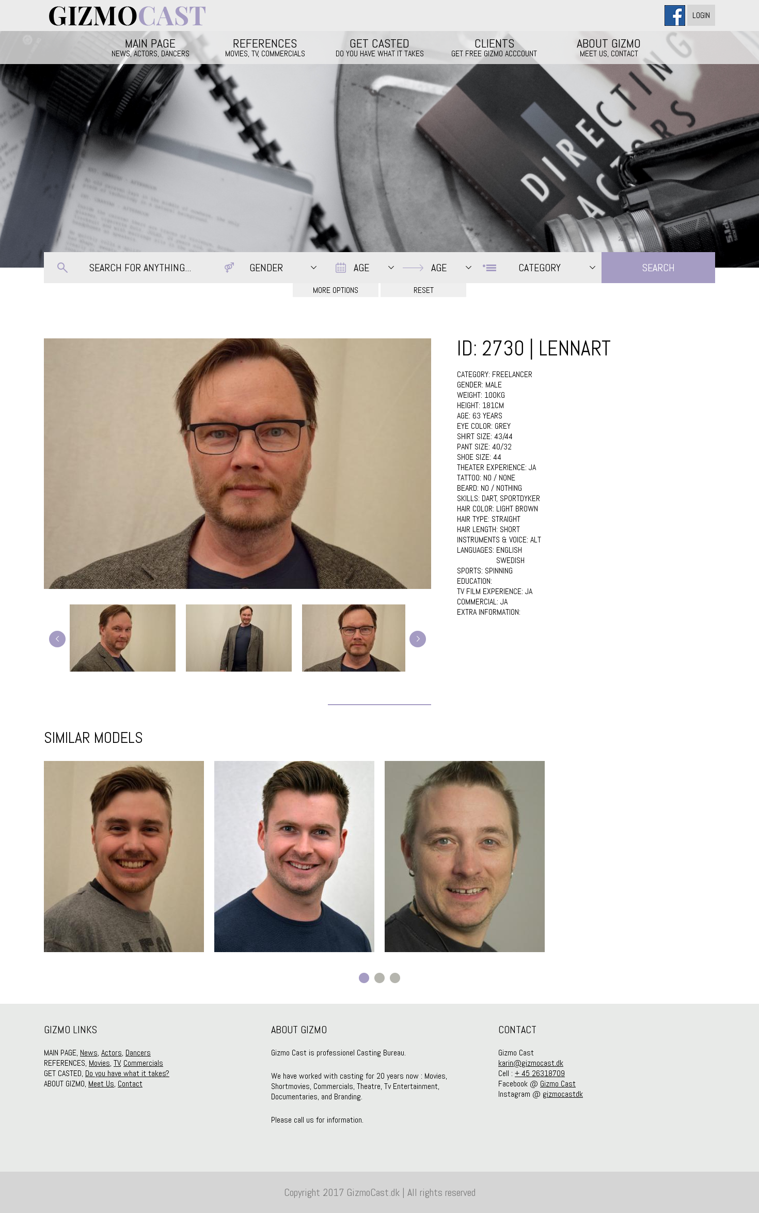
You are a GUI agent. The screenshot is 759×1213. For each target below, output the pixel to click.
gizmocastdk (563, 1093)
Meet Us (101, 1083)
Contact (130, 1083)
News (89, 1052)
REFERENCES (265, 47)
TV (117, 1063)
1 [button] (364, 978)
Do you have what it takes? (127, 1073)
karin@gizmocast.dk (530, 1063)
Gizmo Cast (558, 1083)
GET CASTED (380, 47)
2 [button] (379, 978)
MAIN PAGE (150, 47)
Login (701, 15)
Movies (99, 1063)
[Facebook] (676, 15)
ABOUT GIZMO (609, 47)
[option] (124, 856)
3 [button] (395, 978)
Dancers (138, 1052)
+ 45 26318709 (540, 1073)
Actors (111, 1052)
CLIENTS (494, 47)
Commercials (143, 1063)
